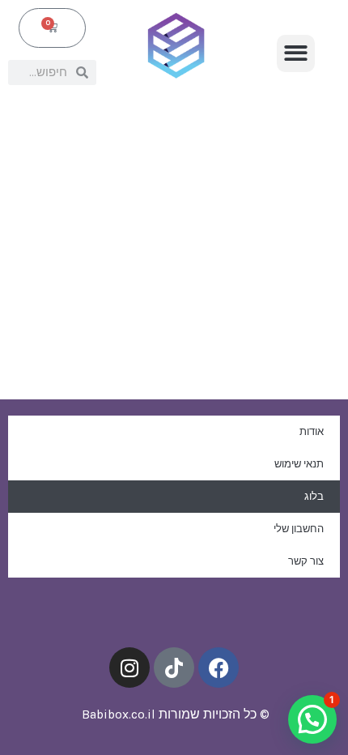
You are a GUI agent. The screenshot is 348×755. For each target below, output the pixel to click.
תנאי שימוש (299, 464)
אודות (311, 431)
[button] (296, 54)
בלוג (314, 496)
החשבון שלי (299, 529)
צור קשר (306, 561)
